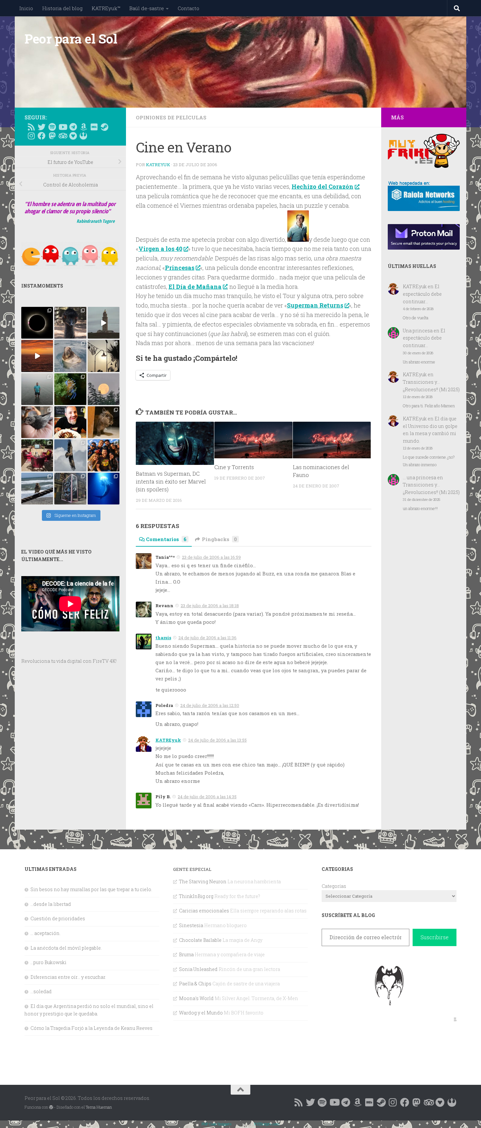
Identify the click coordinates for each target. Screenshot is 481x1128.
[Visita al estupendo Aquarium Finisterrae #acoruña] (70, 356)
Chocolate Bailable (200, 940)
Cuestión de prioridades (57, 918)
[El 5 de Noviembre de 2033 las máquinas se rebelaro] (70, 422)
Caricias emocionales (204, 911)
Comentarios (166, 539)
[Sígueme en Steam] (104, 127)
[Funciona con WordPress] (51, 1107)
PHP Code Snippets (217, 1123)
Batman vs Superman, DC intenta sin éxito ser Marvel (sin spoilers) (171, 481)
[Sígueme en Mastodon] (52, 136)
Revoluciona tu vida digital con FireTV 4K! (68, 661)
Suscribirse (434, 937)
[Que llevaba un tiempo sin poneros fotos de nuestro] (103, 422)
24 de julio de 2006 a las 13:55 (217, 740)
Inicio (26, 8)
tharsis (163, 638)
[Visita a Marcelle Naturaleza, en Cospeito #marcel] (70, 323)
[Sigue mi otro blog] (83, 136)
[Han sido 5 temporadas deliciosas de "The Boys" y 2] (103, 455)
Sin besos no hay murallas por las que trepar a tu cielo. (91, 889)
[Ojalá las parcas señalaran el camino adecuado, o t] (103, 389)
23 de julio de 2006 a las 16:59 (211, 557)
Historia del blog (62, 8)
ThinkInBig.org (196, 896)
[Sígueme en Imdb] (94, 127)
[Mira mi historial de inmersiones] (73, 136)
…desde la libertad (50, 904)
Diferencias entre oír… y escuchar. (68, 977)
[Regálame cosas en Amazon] (83, 127)
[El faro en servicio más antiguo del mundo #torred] (103, 323)
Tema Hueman (99, 1107)
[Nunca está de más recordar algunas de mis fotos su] (103, 488)
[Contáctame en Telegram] (73, 127)
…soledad (41, 991)
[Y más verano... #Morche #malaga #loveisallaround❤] (103, 356)
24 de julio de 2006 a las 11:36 (207, 638)
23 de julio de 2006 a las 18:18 (210, 605)
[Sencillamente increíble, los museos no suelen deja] (70, 488)
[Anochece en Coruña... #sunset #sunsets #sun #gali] (37, 356)
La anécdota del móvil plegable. (66, 948)
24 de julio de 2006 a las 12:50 (209, 705)
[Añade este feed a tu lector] (31, 127)
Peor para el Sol (71, 38)
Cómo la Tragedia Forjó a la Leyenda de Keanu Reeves (91, 1028)
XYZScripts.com (266, 1123)
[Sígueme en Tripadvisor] (62, 136)
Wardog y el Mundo (201, 1013)
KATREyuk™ (106, 8)
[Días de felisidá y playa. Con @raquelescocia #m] (37, 488)
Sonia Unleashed (198, 969)
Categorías (334, 886)
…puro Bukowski (48, 962)
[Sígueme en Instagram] (31, 136)
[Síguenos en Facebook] (41, 136)
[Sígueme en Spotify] (52, 127)
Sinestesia (191, 925)
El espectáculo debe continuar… (422, 293)
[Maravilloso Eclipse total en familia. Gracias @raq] (37, 323)
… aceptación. (45, 933)
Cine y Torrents (234, 467)
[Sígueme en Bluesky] (41, 127)
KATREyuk (158, 164)
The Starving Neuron (202, 881)
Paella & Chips (195, 983)
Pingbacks (219, 539)
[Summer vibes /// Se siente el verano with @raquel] (37, 389)
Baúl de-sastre (146, 8)
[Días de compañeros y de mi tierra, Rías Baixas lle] (37, 455)
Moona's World (196, 998)
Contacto (188, 8)
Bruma (186, 954)
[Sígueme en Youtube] (62, 127)
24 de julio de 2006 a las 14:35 (207, 797)
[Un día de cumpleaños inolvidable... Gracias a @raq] (70, 455)
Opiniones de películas (171, 117)
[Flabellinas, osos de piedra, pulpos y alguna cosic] (70, 389)
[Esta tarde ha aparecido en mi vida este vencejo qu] (37, 422)
